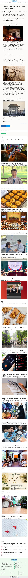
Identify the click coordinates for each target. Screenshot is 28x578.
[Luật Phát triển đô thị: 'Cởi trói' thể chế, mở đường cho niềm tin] (14, 175)
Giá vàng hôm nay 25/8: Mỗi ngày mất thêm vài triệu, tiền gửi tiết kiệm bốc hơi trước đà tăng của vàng (14, 304)
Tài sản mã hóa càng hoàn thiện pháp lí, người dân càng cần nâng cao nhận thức (14, 399)
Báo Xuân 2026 (21, 574)
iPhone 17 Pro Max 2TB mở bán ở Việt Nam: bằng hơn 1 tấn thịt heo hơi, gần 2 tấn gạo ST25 (15, 547)
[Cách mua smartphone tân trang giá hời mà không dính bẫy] (14, 433)
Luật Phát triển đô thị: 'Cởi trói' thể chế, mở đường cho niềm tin (12, 163)
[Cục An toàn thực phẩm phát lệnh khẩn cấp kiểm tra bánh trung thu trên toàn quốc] (14, 199)
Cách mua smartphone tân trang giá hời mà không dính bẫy (12, 422)
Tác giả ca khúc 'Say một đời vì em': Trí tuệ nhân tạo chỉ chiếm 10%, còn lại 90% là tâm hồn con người (14, 544)
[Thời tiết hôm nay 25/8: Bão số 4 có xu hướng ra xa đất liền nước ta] (14, 339)
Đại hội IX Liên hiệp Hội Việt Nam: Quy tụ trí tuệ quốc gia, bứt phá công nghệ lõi (14, 255)
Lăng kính (11, 574)
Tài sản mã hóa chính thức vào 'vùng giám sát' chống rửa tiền (11, 209)
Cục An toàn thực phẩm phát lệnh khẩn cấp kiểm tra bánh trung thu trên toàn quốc (13, 186)
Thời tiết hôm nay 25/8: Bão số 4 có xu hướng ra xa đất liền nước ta (13, 327)
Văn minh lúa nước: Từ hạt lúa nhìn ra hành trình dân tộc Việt (12, 469)
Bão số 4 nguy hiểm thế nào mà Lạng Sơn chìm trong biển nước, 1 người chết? (14, 493)
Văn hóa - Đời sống (25, 2)
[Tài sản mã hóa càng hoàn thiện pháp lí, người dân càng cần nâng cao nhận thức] (14, 410)
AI (10, 2)
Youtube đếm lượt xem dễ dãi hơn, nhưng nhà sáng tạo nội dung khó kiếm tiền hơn (13, 279)
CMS (13, 577)
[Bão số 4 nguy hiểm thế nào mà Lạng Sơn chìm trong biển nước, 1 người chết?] (14, 505)
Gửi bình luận (3, 133)
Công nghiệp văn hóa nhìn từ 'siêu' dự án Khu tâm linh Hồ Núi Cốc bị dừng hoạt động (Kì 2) (14, 550)
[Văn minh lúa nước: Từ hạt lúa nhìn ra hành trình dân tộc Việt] (14, 481)
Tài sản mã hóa (13, 2)
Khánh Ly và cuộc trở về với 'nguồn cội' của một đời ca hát (12, 552)
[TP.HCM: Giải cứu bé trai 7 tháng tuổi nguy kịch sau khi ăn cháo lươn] (14, 528)
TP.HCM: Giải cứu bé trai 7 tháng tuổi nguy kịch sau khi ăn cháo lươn (14, 516)
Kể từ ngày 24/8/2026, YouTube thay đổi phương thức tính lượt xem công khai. (10, 280)
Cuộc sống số (20, 2)
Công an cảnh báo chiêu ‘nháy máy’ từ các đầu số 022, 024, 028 (13, 350)
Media (1, 574)
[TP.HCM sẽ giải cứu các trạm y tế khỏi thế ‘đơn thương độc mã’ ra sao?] (14, 244)
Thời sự (3, 2)
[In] (11, 126)
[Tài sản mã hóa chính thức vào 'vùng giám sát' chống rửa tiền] (14, 221)
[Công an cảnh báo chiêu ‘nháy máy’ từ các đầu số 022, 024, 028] (14, 362)
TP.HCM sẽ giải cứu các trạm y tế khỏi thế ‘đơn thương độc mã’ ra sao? (13, 232)
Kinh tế (17, 2)
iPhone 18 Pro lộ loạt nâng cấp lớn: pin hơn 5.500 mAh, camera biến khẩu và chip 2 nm (14, 375)
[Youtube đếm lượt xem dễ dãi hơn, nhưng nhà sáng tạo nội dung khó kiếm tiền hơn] (14, 290)
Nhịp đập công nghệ (7, 2)
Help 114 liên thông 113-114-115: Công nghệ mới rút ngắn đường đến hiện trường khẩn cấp (14, 446)
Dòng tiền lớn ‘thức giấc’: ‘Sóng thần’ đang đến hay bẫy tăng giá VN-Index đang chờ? (14, 140)
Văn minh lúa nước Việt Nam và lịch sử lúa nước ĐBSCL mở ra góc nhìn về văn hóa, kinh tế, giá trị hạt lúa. (14, 471)
